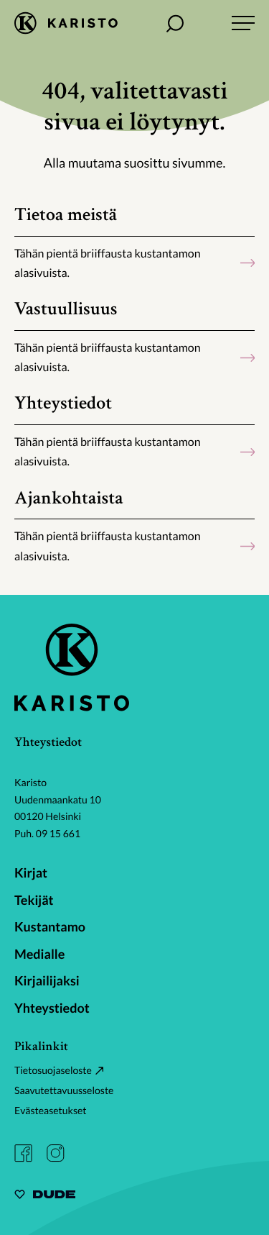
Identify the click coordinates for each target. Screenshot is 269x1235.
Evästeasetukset (50, 1110)
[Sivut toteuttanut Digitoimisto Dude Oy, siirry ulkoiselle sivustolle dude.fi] (44, 1196)
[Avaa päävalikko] (243, 23)
